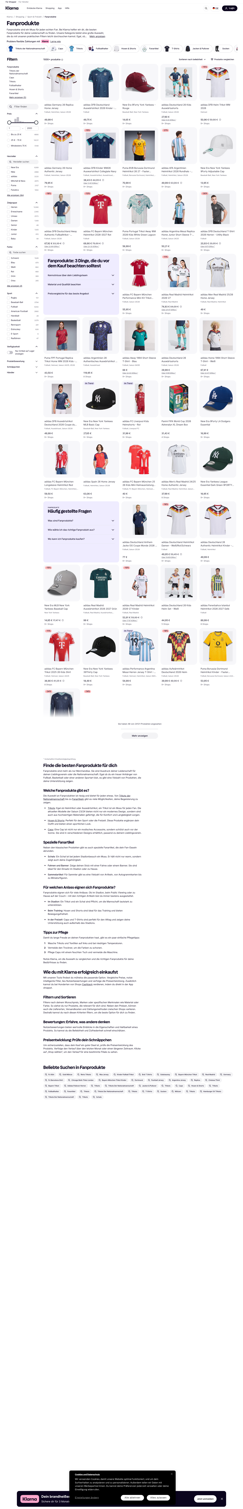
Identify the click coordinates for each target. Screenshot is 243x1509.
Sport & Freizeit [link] (34, 17)
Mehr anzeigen (97, 36)
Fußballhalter (15, 85)
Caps (11, 77)
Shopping (50, 8)
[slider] (9, 122)
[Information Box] (62, 59)
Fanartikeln (78, 799)
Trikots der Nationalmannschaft (18, 72)
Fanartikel (13, 93)
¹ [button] (169, 120)
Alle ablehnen (132, 1497)
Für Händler (24, 2)
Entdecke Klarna (34, 8)
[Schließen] (172, 1474)
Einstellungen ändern (87, 1497)
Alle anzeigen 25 (14, 286)
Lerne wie (55, 41)
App (60, 8)
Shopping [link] (20, 17)
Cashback (87, 984)
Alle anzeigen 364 (15, 195)
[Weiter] (232, 49)
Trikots (12, 81)
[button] (215, 8)
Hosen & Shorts (16, 89)
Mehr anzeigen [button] (140, 735)
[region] (122, 1488)
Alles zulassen (158, 1497)
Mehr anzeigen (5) (17, 97)
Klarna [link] (10, 17)
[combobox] (192, 59)
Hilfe (67, 8)
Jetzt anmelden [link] (205, 1498)
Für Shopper (11, 2)
